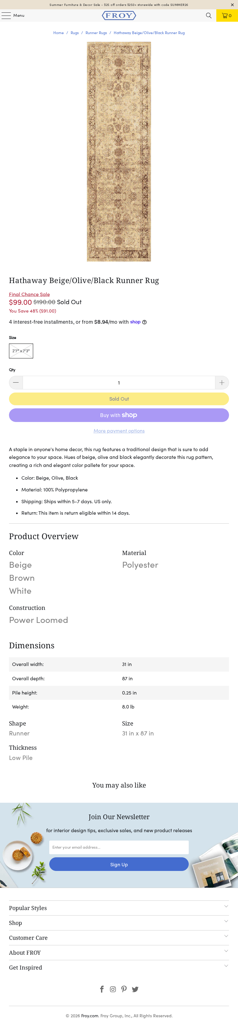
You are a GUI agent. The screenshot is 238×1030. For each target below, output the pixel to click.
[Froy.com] (119, 15)
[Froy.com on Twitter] (135, 990)
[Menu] (3, 15)
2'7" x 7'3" (21, 350)
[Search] (209, 15)
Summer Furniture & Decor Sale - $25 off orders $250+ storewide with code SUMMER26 (119, 5)
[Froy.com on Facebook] (102, 990)
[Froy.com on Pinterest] (124, 990)
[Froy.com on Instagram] (113, 990)
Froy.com (89, 1016)
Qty (12, 369)
